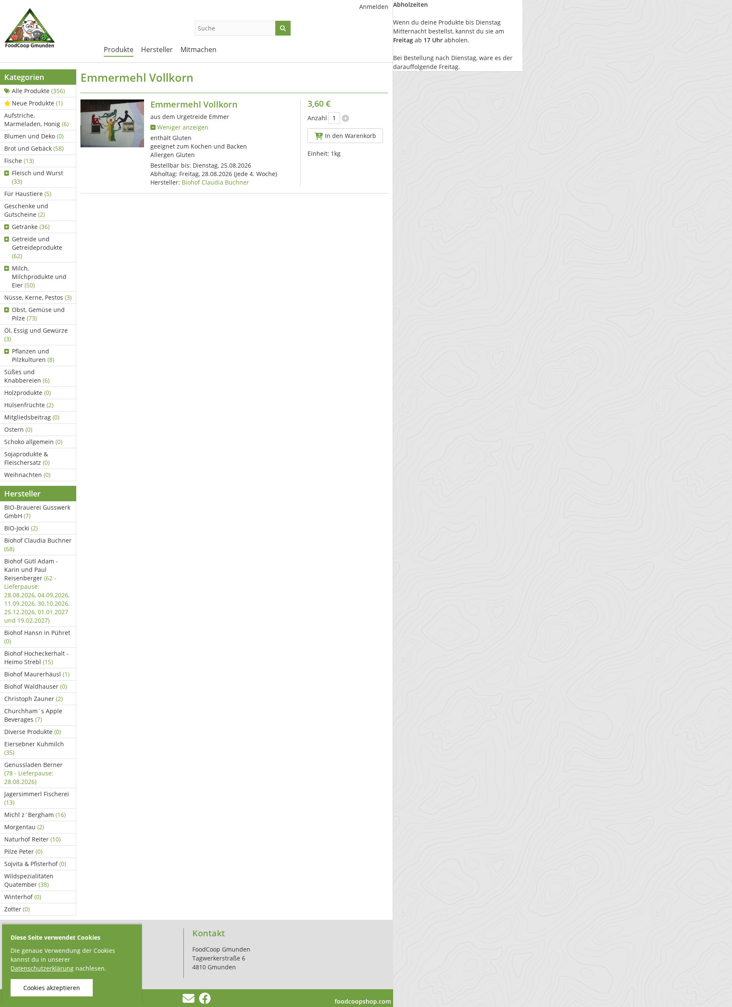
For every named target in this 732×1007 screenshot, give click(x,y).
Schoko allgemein (33, 442)
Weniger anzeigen (181, 127)
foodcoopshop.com (363, 1001)
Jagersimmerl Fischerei (36, 798)
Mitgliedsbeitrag (31, 417)
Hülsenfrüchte (28, 405)
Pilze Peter (23, 851)
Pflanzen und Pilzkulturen (33, 355)
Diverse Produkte (32, 732)
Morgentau (24, 827)
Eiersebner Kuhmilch (34, 748)
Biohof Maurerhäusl (36, 674)
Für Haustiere (27, 194)
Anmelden (373, 7)
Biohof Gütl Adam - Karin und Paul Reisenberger (36, 590)
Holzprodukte (27, 393)
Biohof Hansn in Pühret (37, 637)
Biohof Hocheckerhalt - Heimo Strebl (36, 657)
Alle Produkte (38, 91)
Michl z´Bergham (35, 815)
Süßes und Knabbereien (27, 376)
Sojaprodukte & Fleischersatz (27, 458)
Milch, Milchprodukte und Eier (39, 276)
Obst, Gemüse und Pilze (38, 314)
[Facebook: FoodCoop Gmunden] (204, 1000)
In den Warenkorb (349, 136)
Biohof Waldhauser (35, 686)
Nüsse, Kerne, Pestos (38, 297)
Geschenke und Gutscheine (26, 210)
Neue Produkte (37, 103)
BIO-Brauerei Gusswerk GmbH (37, 511)
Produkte (118, 49)
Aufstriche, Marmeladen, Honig (36, 119)
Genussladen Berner (33, 773)
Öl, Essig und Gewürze (36, 334)
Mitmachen (198, 49)
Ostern (18, 429)
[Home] (46, 29)
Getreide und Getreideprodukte (37, 247)
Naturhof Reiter (32, 839)
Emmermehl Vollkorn (194, 104)
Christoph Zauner (33, 699)
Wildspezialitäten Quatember (28, 880)
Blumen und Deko (34, 136)
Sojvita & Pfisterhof (35, 864)
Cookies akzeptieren (51, 988)
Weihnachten (27, 475)
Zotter (17, 909)
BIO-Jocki (21, 528)
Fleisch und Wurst (37, 177)
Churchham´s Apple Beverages (33, 715)
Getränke (31, 227)
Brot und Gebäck (34, 148)
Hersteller (157, 49)
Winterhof (22, 897)
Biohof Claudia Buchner (38, 544)
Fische (19, 161)
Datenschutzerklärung (42, 968)
